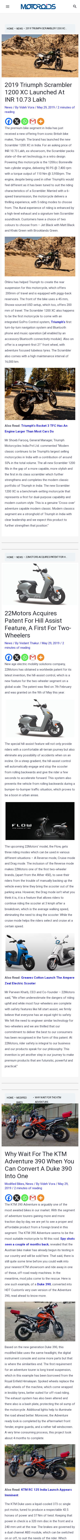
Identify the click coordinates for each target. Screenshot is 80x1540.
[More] (40, 121)
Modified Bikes (14, 1184)
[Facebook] (8, 121)
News (8, 107)
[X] (16, 121)
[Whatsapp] (24, 121)
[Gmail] (32, 121)
